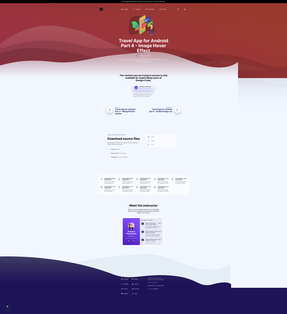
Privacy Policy (160, 285)
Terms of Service (152, 285)
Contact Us (156, 288)
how (163, 279)
